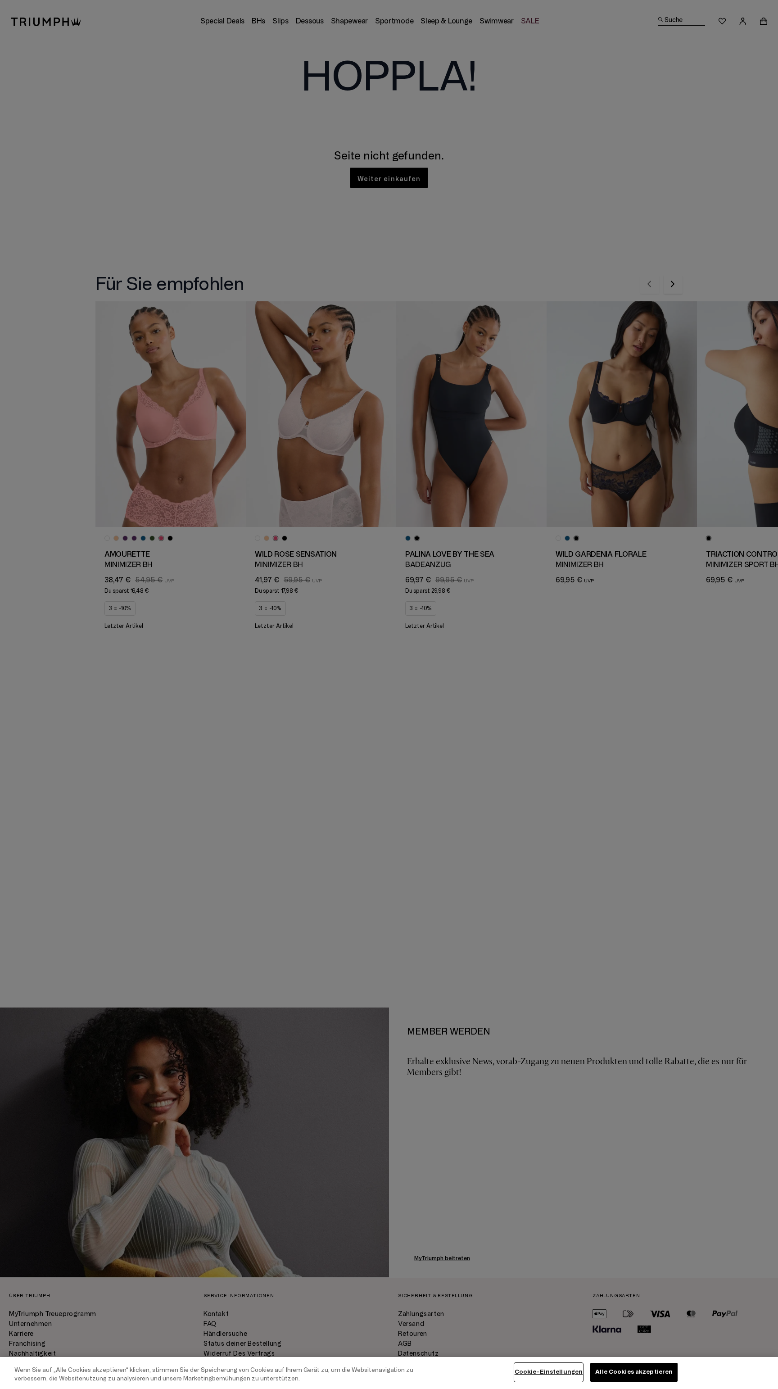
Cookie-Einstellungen (549, 1372)
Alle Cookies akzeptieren (634, 1372)
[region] (389, 1373)
